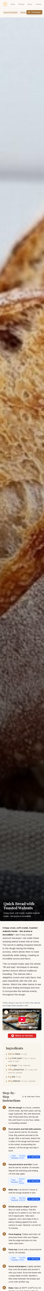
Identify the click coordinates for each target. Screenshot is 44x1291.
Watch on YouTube (24, 1036)
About (30, 4)
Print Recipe (36, 12)
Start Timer (35, 1157)
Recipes (21, 4)
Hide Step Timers (33, 1096)
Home (13, 4)
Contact (38, 4)
